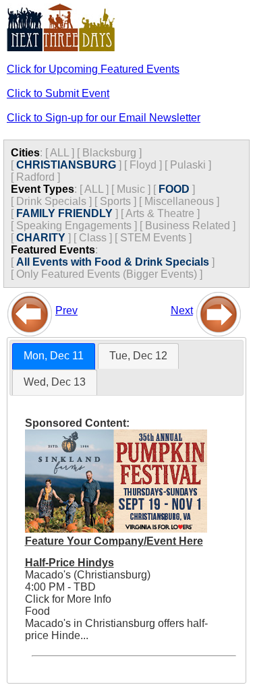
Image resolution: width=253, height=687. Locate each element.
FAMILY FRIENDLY (64, 213)
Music (131, 189)
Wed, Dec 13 (55, 382)
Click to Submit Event (58, 93)
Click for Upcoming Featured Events (93, 69)
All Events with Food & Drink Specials (112, 262)
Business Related (187, 225)
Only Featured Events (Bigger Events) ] (109, 274)
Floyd (143, 165)
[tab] (53, 356)
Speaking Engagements (74, 225)
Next (182, 310)
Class (93, 237)
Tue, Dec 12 (138, 355)
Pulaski (188, 165)
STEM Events (153, 237)
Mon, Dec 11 (54, 355)
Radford (35, 177)
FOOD (174, 189)
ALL (59, 152)
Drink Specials (51, 201)
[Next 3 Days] (219, 310)
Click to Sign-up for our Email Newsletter (103, 117)
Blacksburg (109, 152)
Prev (66, 310)
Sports (115, 201)
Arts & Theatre (159, 213)
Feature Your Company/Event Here (114, 541)
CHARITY (40, 237)
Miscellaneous (179, 201)
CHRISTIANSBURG (66, 165)
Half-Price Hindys (69, 562)
